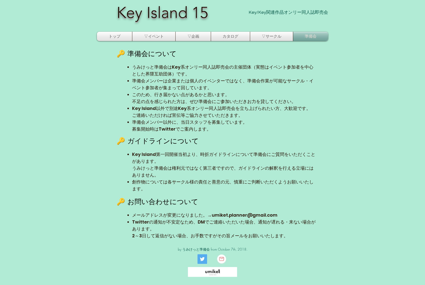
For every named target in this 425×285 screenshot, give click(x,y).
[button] (153, 36)
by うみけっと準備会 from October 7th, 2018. (212, 249)
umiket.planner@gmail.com (244, 215)
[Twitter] (202, 259)
